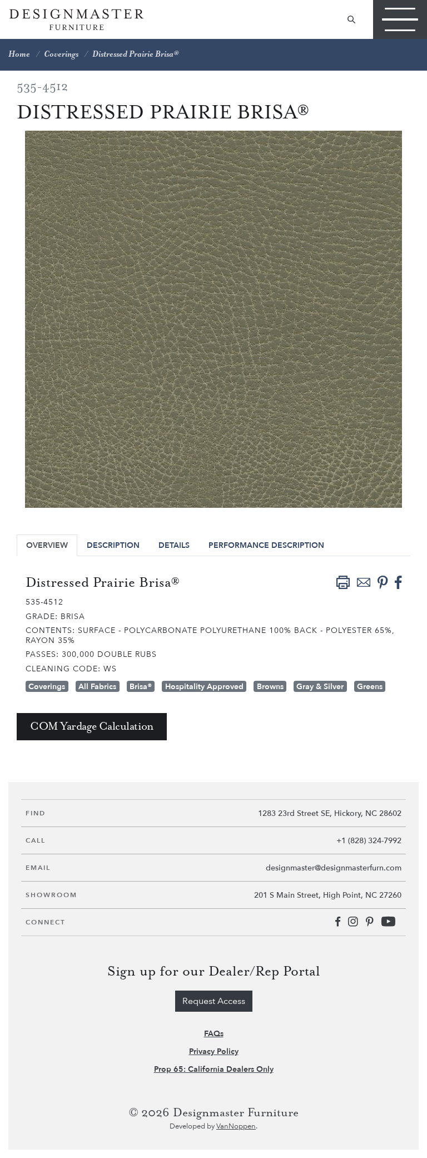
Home (19, 55)
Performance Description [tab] (266, 545)
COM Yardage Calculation (91, 726)
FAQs (214, 1033)
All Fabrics (97, 686)
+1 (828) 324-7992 (368, 840)
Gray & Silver (320, 686)
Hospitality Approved (204, 686)
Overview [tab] (47, 545)
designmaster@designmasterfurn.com (333, 868)
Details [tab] (174, 545)
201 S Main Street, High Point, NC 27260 (327, 895)
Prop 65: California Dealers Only (214, 1069)
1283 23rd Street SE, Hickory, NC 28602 (329, 813)
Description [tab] (113, 545)
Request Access (213, 1001)
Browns (270, 686)
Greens (370, 686)
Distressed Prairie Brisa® (135, 55)
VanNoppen (236, 1126)
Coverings (61, 55)
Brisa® (141, 686)
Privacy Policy (214, 1051)
